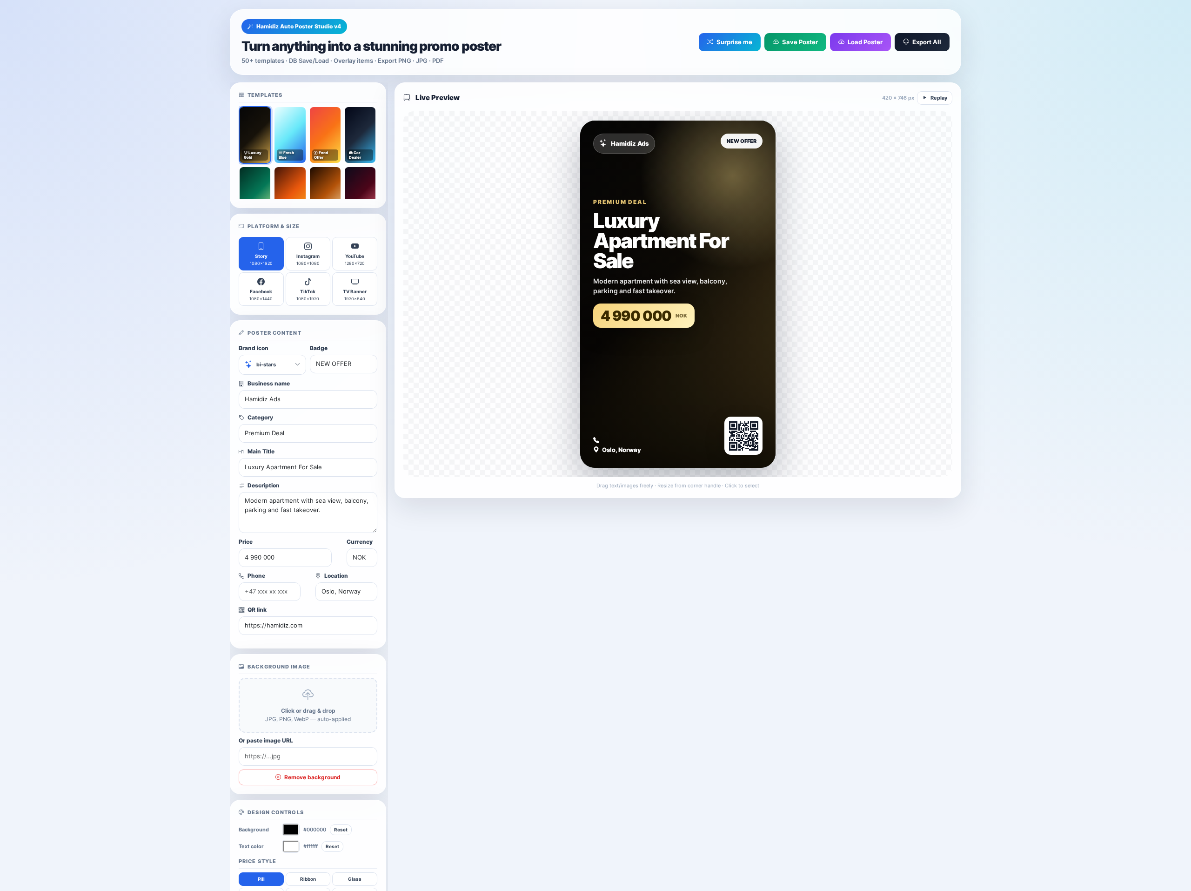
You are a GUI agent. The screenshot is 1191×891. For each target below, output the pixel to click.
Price (246, 541)
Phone (255, 575)
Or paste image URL (266, 740)
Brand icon (253, 347)
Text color (251, 846)
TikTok (307, 295)
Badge (319, 347)
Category (259, 417)
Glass (354, 879)
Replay (938, 97)
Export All (926, 42)
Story (261, 259)
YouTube (355, 259)
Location (335, 575)
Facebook (261, 295)
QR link (256, 609)
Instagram (308, 259)
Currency (360, 541)
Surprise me (733, 42)
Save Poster (799, 42)
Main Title (260, 451)
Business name (268, 383)
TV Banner (355, 295)
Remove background (312, 777)
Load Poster (864, 42)
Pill (261, 879)
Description (263, 485)
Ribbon (308, 879)
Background (254, 829)
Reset (341, 829)
